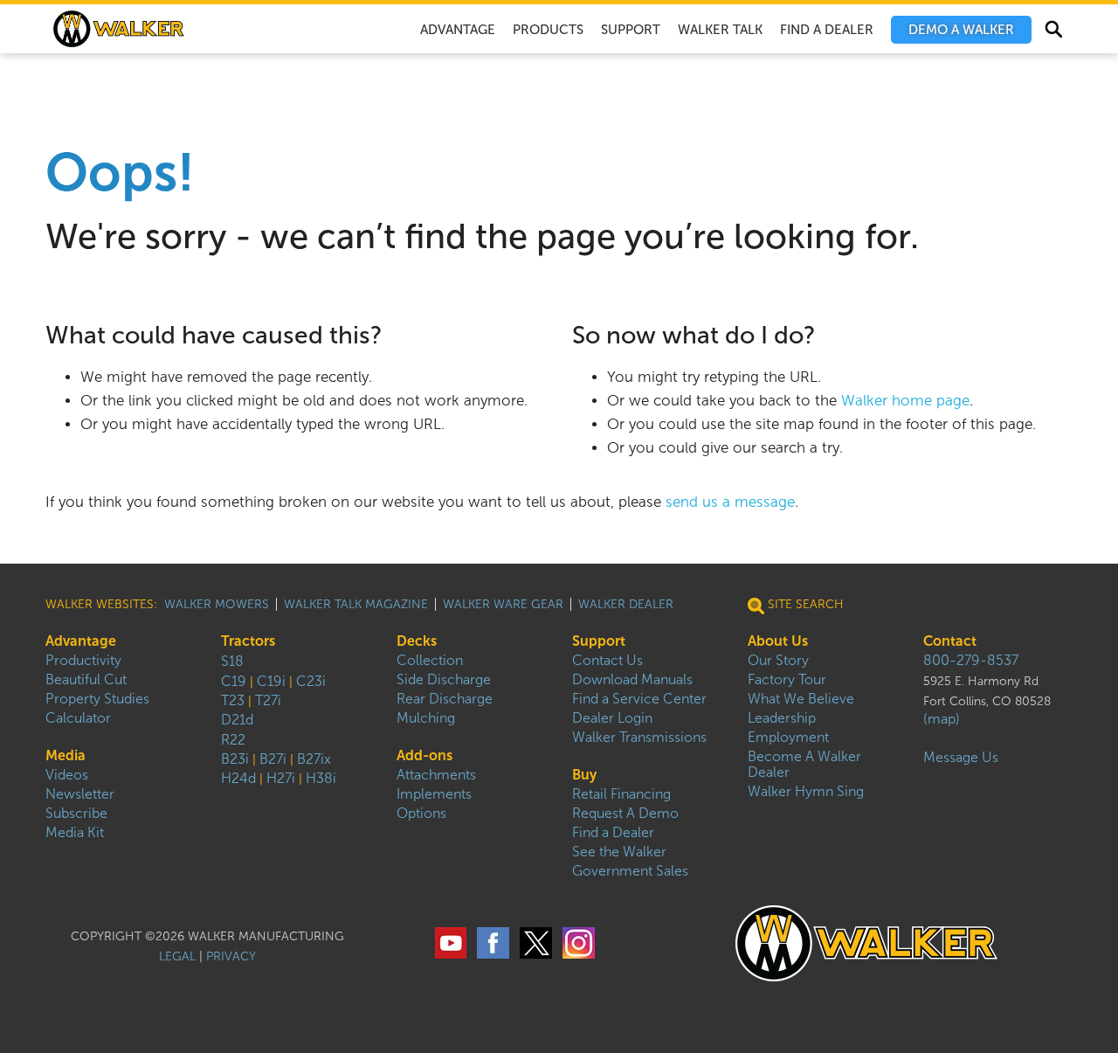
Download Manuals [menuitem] (632, 679)
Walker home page (905, 400)
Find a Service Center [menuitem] (639, 698)
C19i (271, 681)
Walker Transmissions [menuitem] (639, 737)
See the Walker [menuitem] (619, 851)
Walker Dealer (625, 604)
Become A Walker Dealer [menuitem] (804, 764)
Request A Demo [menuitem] (625, 813)
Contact (950, 641)
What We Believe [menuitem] (801, 698)
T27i (268, 700)
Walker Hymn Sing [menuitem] (806, 791)
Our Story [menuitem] (778, 660)
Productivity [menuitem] (83, 660)
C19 (233, 681)
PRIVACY (231, 956)
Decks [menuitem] (417, 641)
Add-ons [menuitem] (424, 755)
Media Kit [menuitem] (74, 832)
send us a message (730, 502)
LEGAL (177, 956)
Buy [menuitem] (584, 774)
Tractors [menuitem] (248, 641)
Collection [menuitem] (430, 660)
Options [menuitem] (421, 813)
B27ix (314, 759)
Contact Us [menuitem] (607, 660)
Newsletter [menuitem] (79, 793)
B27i (272, 759)
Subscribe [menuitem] (76, 813)
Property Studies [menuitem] (97, 698)
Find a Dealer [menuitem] (613, 832)
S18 (232, 661)
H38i (321, 778)
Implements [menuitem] (434, 793)
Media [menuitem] (65, 755)
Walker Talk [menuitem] (720, 30)
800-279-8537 (970, 660)
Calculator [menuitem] (78, 717)
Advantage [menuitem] (457, 30)
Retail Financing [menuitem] (621, 793)
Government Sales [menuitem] (630, 870)
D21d (237, 719)
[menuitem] (961, 30)
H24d (238, 778)
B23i (235, 759)
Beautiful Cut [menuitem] (86, 679)
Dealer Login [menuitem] (612, 717)
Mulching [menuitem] (426, 717)
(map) (941, 718)
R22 (233, 739)
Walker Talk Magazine (356, 604)
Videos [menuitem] (66, 774)
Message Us (960, 757)
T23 (233, 700)
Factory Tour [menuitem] (787, 679)
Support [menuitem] (630, 30)
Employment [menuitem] (788, 737)
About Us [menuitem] (778, 641)
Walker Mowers (216, 604)
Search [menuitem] (1053, 31)
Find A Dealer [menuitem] (826, 30)
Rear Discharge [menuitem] (445, 698)
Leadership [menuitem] (782, 717)
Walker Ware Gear (503, 604)
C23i (311, 681)
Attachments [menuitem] (436, 774)
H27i (280, 778)
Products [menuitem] (548, 30)
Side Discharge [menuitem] (444, 679)
